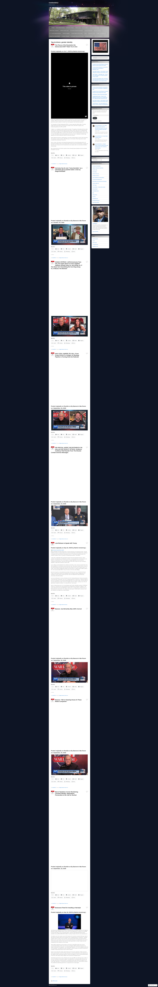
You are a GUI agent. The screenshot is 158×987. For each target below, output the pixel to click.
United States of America (54, 30)
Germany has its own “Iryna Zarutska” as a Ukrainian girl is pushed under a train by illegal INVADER (68, 169)
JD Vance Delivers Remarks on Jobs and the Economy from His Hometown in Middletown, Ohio (100, 68)
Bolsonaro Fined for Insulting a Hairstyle (68, 907)
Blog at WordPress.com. (53, 985)
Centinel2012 (53, 3)
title (93, 192)
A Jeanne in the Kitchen (97, 166)
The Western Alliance (89, 36)
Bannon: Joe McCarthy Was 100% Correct (68, 609)
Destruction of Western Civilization (76, 30)
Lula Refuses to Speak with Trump (66, 543)
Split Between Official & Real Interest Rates (100, 94)
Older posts (55, 980)
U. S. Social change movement (55, 33)
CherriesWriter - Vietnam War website (99, 187)
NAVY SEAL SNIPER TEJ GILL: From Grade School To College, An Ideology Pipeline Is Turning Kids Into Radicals (67, 355)
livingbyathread (95, 198)
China (85, 33)
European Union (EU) (88, 30)
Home (50, 27)
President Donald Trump (94, 27)
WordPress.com (95, 246)
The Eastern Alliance (98, 36)
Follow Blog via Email (97, 108)
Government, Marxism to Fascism (77, 36)
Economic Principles (65, 36)
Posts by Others (85, 27)
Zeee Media (95, 171)
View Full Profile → (96, 231)
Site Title (94, 196)
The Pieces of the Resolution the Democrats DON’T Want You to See (66, 45)
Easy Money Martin (96, 202)
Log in (94, 240)
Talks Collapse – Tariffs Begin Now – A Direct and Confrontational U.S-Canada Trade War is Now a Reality (100, 75)
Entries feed (95, 242)
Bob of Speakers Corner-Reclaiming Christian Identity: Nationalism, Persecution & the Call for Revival (66, 793)
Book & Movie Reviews (60, 27)
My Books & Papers (70, 27)
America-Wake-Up (96, 183)
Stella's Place (95, 194)
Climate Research (91, 33)
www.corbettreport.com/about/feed (98, 177)
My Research (78, 27)
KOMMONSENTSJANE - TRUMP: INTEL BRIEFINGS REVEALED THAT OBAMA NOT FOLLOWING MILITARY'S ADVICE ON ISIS (100, 97)
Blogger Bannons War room (63, 257)
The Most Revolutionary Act (97, 179)
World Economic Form (64, 30)
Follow (95, 118)
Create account (95, 238)
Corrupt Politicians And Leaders (77, 33)
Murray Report (95, 189)
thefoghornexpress (96, 175)
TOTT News (95, 185)
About (53, 27)
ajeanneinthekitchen (98, 125)
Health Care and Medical (101, 33)
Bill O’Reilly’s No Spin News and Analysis (100, 181)
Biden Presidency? (97, 30)
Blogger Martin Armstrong (63, 163)
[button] (97, 48)
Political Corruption (66, 33)
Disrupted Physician (96, 200)
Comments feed (95, 244)
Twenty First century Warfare (55, 36)
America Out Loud (96, 173)
